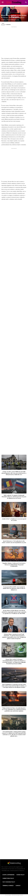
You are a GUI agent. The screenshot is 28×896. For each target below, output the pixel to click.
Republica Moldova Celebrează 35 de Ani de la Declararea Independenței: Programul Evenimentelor (14, 565)
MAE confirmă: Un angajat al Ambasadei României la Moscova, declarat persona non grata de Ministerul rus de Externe (14, 497)
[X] (9, 328)
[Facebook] (4, 328)
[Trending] (3, 24)
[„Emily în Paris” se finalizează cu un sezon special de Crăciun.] (14, 509)
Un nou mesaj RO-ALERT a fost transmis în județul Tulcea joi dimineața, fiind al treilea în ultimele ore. (14, 588)
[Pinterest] (14, 328)
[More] (24, 328)
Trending (8, 24)
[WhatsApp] (19, 328)
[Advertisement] (14, 42)
